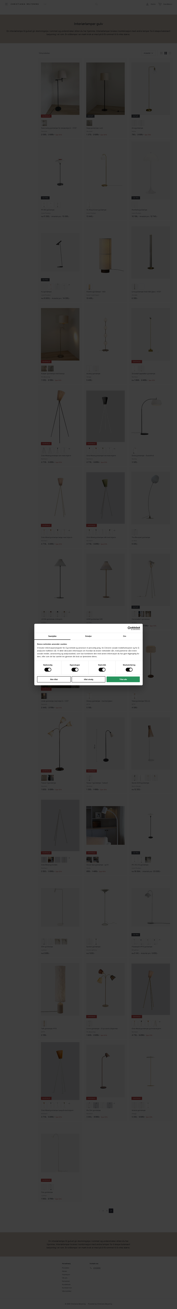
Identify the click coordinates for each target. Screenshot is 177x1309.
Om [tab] (124, 636)
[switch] (75, 670)
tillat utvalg (88, 679)
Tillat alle (123, 679)
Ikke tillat (54, 679)
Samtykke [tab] (52, 636)
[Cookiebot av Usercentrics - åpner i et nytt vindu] (129, 628)
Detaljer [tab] (88, 636)
